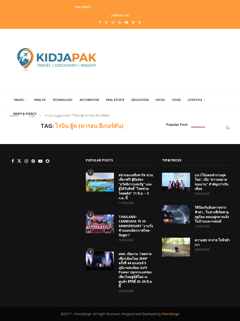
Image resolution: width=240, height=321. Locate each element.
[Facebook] (100, 22)
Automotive (89, 100)
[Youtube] (126, 22)
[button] (98, 7)
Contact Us (120, 15)
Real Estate (115, 100)
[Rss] (140, 22)
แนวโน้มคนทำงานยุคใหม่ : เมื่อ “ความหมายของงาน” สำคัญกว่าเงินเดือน (212, 182)
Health (39, 100)
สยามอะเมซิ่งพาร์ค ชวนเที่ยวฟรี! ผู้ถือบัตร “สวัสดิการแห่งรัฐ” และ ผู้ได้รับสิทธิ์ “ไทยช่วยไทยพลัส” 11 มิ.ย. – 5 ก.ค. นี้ (136, 186)
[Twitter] (106, 22)
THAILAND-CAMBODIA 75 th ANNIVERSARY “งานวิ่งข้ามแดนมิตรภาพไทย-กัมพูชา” (136, 225)
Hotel (160, 100)
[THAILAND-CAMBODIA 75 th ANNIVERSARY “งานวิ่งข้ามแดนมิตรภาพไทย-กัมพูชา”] (100, 223)
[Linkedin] (119, 22)
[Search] (227, 128)
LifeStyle (195, 100)
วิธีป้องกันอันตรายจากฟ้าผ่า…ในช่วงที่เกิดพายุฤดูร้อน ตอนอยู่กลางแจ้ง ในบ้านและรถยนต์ (212, 214)
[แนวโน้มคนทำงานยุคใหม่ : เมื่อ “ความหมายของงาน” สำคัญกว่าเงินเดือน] (176, 182)
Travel (18, 100)
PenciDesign (170, 314)
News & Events (25, 114)
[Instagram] (113, 22)
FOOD (176, 100)
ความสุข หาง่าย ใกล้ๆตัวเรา (212, 242)
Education (140, 100)
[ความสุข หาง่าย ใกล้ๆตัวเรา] (176, 247)
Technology (62, 100)
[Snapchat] (133, 22)
